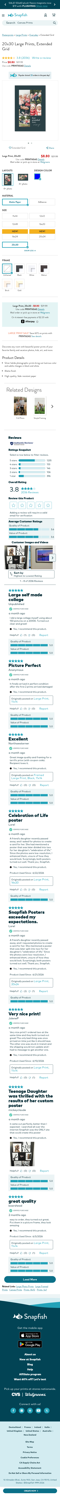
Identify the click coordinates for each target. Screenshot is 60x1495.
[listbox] (30, 203)
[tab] (31, 143)
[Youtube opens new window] (40, 1409)
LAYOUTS (7, 170)
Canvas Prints (15, 1290)
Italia (47, 1427)
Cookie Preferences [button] (30, 1457)
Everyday (33, 35)
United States (32, 1431)
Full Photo (20, 418)
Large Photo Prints (25, 1286)
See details (36, 336)
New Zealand (30, 1435)
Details (27, 66)
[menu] (49, 148)
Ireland (37, 1427)
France (27, 1427)
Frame (6, 260)
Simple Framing (40, 418)
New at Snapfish (30, 1359)
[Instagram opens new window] (23, 1409)
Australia (47, 1431)
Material (7, 195)
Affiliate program (30, 1374)
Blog (30, 1364)
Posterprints (7, 35)
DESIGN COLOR (43, 170)
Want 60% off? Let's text (30, 1379)
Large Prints (21, 35)
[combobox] (30, 23)
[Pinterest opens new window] (31, 1409)
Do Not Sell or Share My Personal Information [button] (30, 1473)
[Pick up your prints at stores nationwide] (16, 1394)
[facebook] (14, 1409)
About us (30, 1354)
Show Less (29, 250)
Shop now (42, 5)
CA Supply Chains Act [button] (29, 1462)
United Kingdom (15, 1431)
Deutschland (15, 1427)
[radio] (37, 176)
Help (30, 1369)
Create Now (30, 1490)
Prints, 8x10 (29, 1290)
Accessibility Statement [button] (29, 1468)
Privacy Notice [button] (30, 1452)
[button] (3, 15)
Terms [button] (30, 1447)
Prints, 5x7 (42, 1290)
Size (4, 210)
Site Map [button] (29, 1442)
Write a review (41, 57)
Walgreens (45, 162)
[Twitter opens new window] (48, 1409)
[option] (7, 181)
